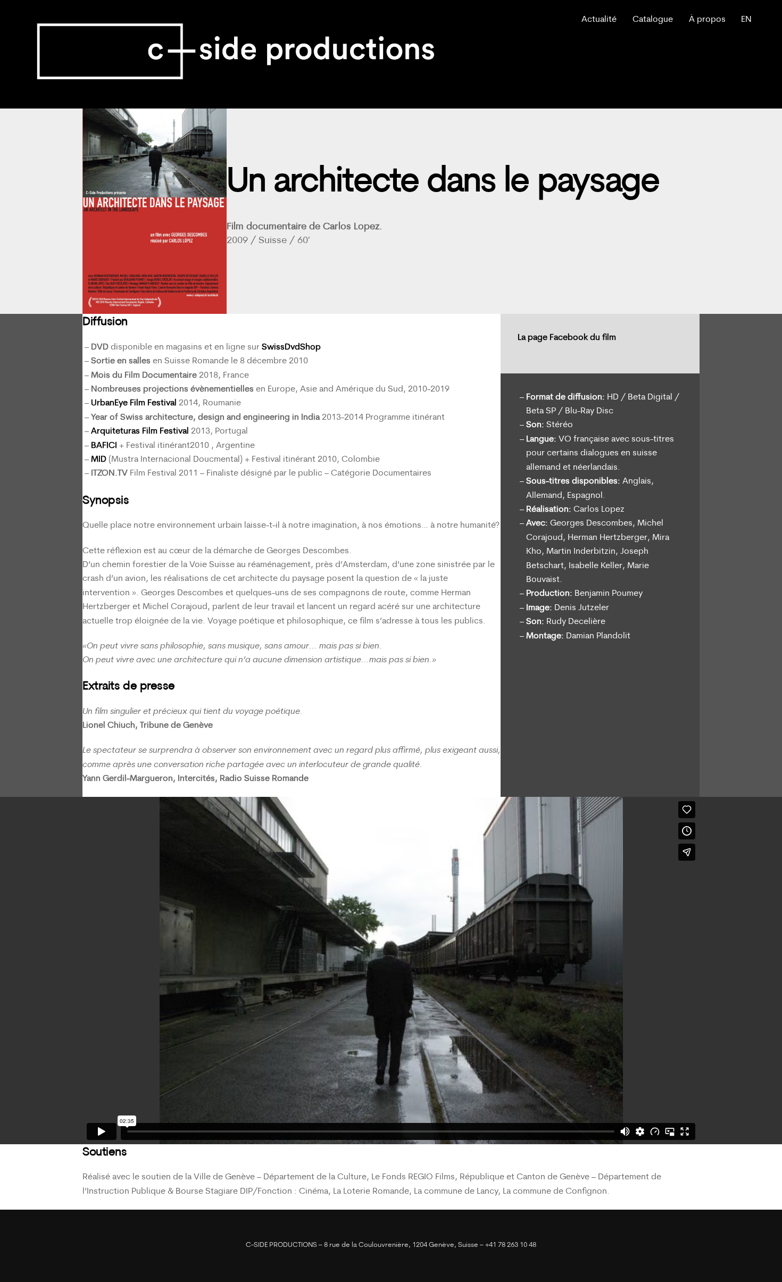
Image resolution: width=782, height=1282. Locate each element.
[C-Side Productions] (236, 88)
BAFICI (104, 446)
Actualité (599, 19)
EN (746, 19)
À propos (707, 19)
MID (98, 459)
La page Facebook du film (568, 338)
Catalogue (653, 19)
